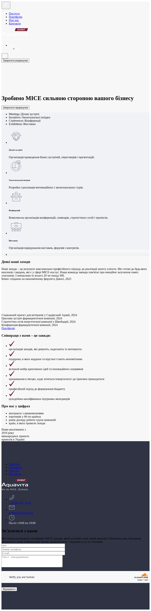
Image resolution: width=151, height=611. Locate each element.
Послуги (14, 13)
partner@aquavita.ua (21, 512)
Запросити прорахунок (15, 107)
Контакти (15, 23)
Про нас (14, 20)
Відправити (9, 589)
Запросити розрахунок (15, 60)
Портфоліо (15, 16)
